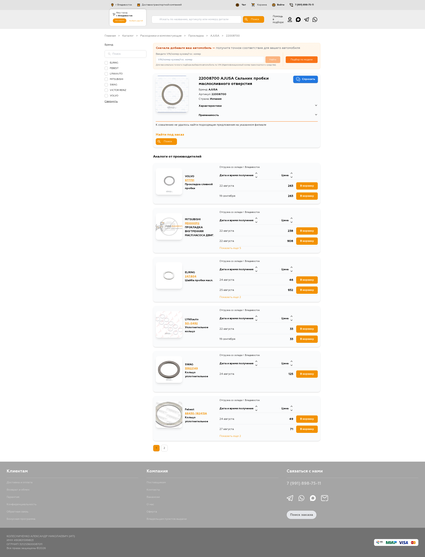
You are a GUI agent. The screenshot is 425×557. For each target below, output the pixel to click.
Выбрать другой (136, 21)
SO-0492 (191, 323)
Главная (110, 36)
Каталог (128, 36)
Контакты (153, 490)
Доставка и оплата (20, 482)
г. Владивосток (124, 5)
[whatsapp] (314, 19)
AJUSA (214, 36)
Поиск (168, 141)
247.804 (190, 276)
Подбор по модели (302, 59)
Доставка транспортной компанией (162, 5)
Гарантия (13, 497)
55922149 (191, 368)
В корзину (307, 186)
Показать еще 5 (230, 248)
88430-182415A (196, 413)
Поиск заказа (301, 514)
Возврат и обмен (18, 490)
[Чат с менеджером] (290, 19)
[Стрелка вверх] (256, 173)
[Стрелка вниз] (256, 177)
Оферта (152, 511)
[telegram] (306, 19)
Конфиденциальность (22, 504)
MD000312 (192, 223)
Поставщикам (156, 482)
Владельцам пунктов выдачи (167, 519)
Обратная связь (17, 511)
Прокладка (196, 36)
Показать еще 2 (230, 297)
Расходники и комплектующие (161, 36)
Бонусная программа (21, 519)
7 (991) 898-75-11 (304, 5)
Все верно (119, 20)
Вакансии (153, 497)
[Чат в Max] (298, 19)
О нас (150, 504)
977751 (189, 180)
